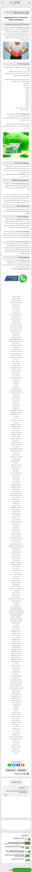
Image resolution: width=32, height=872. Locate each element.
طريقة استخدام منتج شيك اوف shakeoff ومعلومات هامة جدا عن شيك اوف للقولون (14, 843)
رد (5, 794)
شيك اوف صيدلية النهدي (17, 859)
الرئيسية (27, 12)
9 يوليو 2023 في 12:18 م (19, 788)
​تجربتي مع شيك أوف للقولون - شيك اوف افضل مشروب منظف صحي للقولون (15, 851)
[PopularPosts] (27, 840)
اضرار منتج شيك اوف (18, 838)
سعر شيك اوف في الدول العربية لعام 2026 (14, 847)
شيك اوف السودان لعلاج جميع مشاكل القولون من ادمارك (14, 855)
